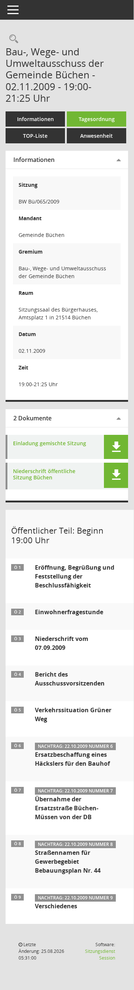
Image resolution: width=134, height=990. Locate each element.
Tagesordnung (97, 119)
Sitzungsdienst (100, 954)
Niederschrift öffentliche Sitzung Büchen (44, 474)
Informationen (35, 119)
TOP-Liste (35, 135)
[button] (116, 447)
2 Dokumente (32, 418)
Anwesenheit (96, 135)
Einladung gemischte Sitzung (49, 443)
